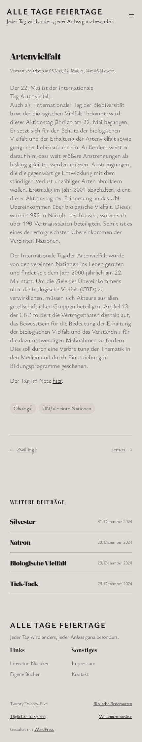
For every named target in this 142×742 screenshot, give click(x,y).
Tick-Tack (24, 583)
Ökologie (23, 408)
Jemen (118, 449)
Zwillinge (27, 449)
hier (57, 380)
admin (38, 70)
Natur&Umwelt (100, 70)
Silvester (22, 521)
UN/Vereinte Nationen (66, 408)
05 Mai (55, 70)
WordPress (44, 729)
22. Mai (71, 70)
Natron (20, 542)
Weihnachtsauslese (115, 716)
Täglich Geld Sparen (27, 716)
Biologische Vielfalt (38, 562)
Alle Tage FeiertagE (54, 11)
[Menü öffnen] (131, 16)
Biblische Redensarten (112, 703)
